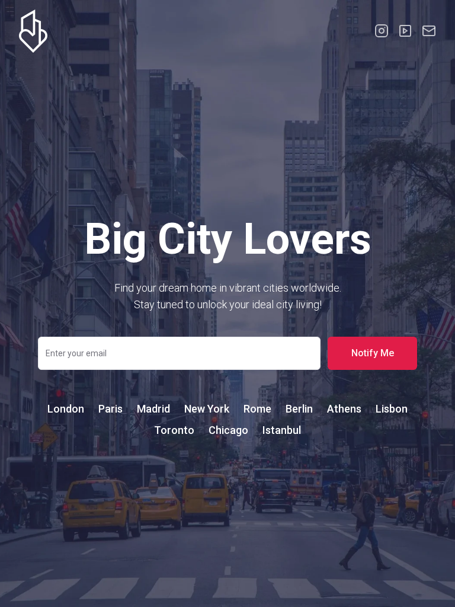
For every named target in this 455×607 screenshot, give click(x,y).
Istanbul (281, 430)
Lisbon (392, 408)
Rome (257, 408)
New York (206, 408)
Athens (344, 408)
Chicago (228, 430)
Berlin (299, 408)
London (65, 408)
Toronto (174, 430)
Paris (110, 408)
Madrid (153, 408)
